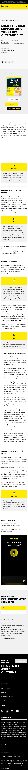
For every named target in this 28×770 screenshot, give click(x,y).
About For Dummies (6, 688)
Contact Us (3, 692)
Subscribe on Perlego (14, 108)
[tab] (13, 608)
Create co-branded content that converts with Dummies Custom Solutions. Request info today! (14, 1)
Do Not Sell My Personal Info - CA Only (11, 756)
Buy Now (11, 104)
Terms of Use (4, 745)
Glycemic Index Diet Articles (11, 20)
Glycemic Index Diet (6, 531)
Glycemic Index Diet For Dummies (8, 51)
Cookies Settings (5, 752)
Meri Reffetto (5, 43)
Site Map (3, 700)
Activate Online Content (7, 696)
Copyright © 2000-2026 (6, 760)
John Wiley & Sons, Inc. (20, 760)
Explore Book (14, 99)
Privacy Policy (4, 749)
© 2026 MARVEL (5, 768)
